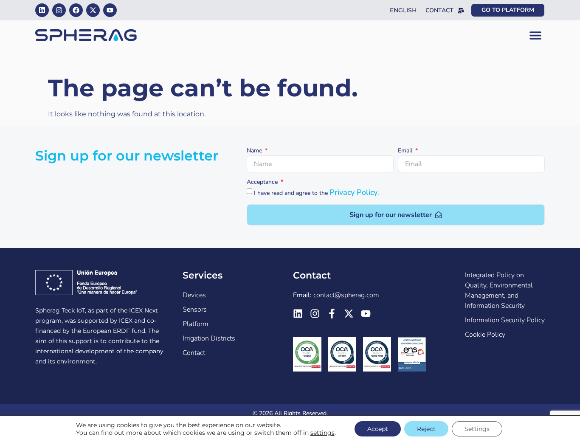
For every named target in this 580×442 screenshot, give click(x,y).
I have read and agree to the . (316, 193)
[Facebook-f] (332, 313)
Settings (477, 429)
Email (406, 151)
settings (322, 432)
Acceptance (263, 182)
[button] (535, 35)
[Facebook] (76, 10)
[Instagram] (59, 10)
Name (255, 151)
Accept (377, 429)
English (403, 10)
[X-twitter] (93, 10)
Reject (426, 429)
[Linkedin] (42, 10)
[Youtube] (110, 10)
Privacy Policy (353, 192)
